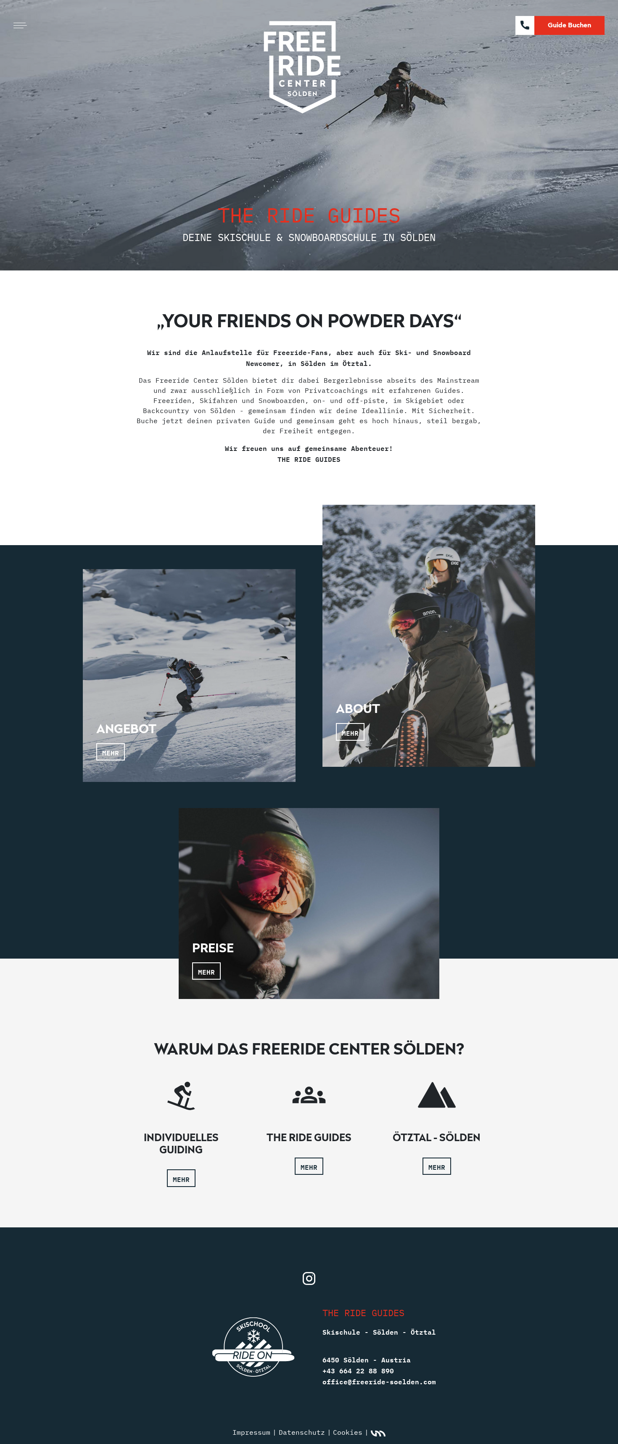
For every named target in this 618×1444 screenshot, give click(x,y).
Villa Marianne (378, 1434)
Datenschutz (302, 1432)
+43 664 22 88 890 (358, 1370)
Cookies (347, 1432)
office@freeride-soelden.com (379, 1381)
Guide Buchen (569, 25)
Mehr (181, 1179)
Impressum (251, 1432)
